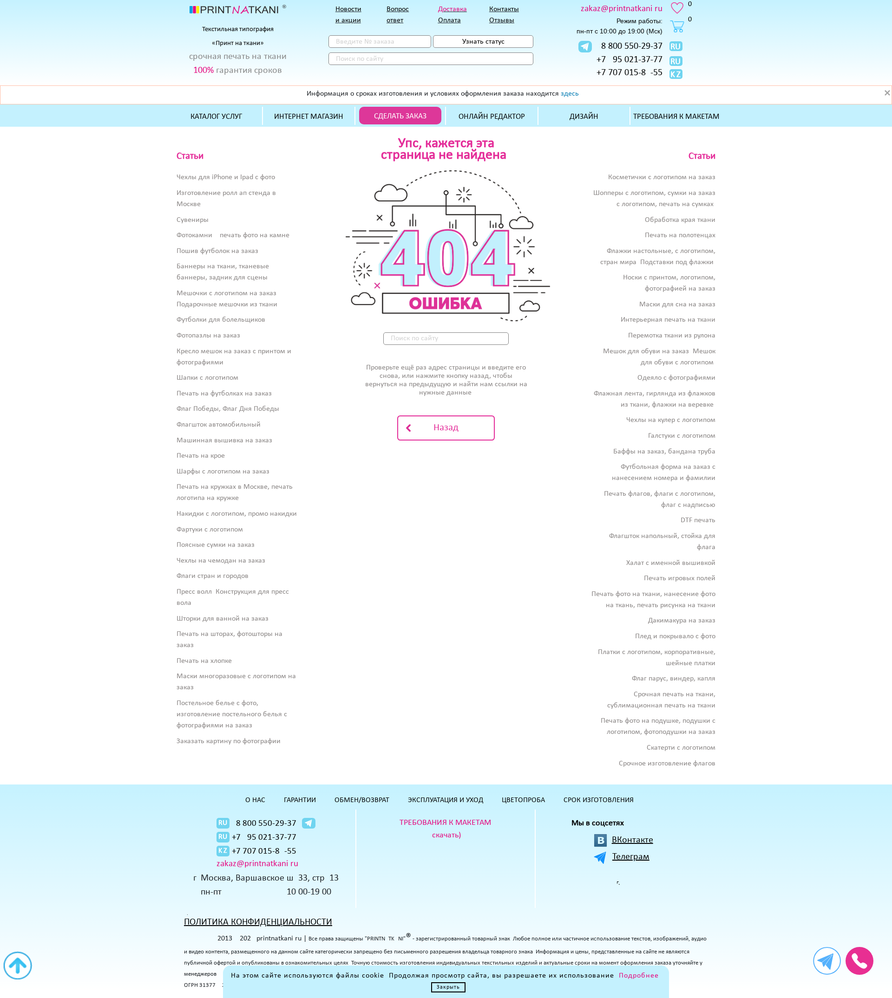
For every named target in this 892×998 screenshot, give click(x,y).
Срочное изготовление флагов (667, 763)
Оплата (449, 20)
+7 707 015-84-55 (629, 73)
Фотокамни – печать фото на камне (233, 235)
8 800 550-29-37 (631, 46)
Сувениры (193, 220)
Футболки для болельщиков (221, 320)
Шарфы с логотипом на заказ (223, 471)
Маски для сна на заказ (677, 304)
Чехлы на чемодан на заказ (221, 560)
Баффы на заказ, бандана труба (664, 451)
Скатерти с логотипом (681, 748)
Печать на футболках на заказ (224, 393)
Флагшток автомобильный (219, 424)
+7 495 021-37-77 (629, 60)
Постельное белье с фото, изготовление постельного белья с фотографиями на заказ (232, 714)
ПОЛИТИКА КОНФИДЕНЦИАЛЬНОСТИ (258, 922)
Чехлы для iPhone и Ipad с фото (226, 177)
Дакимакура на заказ (681, 620)
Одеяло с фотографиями (676, 378)
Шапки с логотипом (207, 378)
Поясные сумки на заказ (216, 545)
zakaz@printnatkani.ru (621, 9)
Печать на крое (201, 456)
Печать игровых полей (679, 578)
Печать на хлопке (204, 661)
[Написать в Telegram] (585, 46)
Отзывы (501, 20)
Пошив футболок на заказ (217, 251)
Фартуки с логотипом (210, 529)
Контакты (504, 9)
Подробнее (639, 975)
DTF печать (698, 520)
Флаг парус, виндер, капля (673, 678)
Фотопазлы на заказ (208, 335)
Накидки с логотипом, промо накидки (237, 514)
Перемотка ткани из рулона (671, 335)
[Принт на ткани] (238, 9)
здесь (570, 93)
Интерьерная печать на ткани (668, 320)
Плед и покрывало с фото (675, 636)
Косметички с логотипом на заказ (661, 177)
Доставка (452, 9)
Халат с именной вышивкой (670, 563)
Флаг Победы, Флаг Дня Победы (228, 409)
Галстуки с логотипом (681, 436)
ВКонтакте (632, 840)
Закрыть (448, 987)
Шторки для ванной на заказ (223, 618)
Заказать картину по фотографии (229, 741)
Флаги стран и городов (213, 576)
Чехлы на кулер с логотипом (670, 420)
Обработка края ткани (680, 220)
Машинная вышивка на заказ (224, 440)
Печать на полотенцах (680, 235)
